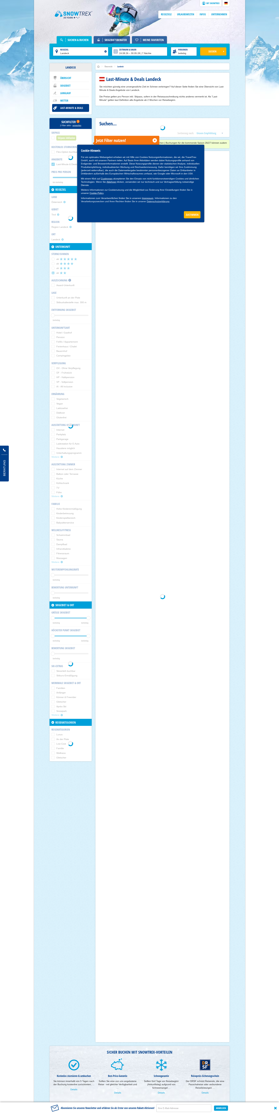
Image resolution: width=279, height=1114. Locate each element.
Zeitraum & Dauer (127, 49)
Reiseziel (64, 49)
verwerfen (76, 125)
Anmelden (221, 1108)
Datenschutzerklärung (158, 201)
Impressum (147, 198)
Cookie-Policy (97, 193)
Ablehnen (111, 182)
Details (73, 1089)
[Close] (275, 1108)
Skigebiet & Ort (64, 605)
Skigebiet (65, 85)
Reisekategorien (65, 722)
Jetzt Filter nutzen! (111, 140)
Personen (183, 49)
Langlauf (65, 93)
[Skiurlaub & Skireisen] (74, 14)
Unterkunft (62, 247)
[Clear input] (105, 51)
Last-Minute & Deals (71, 108)
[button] (226, 3)
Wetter (64, 100)
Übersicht (65, 78)
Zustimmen (107, 178)
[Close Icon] (154, 140)
